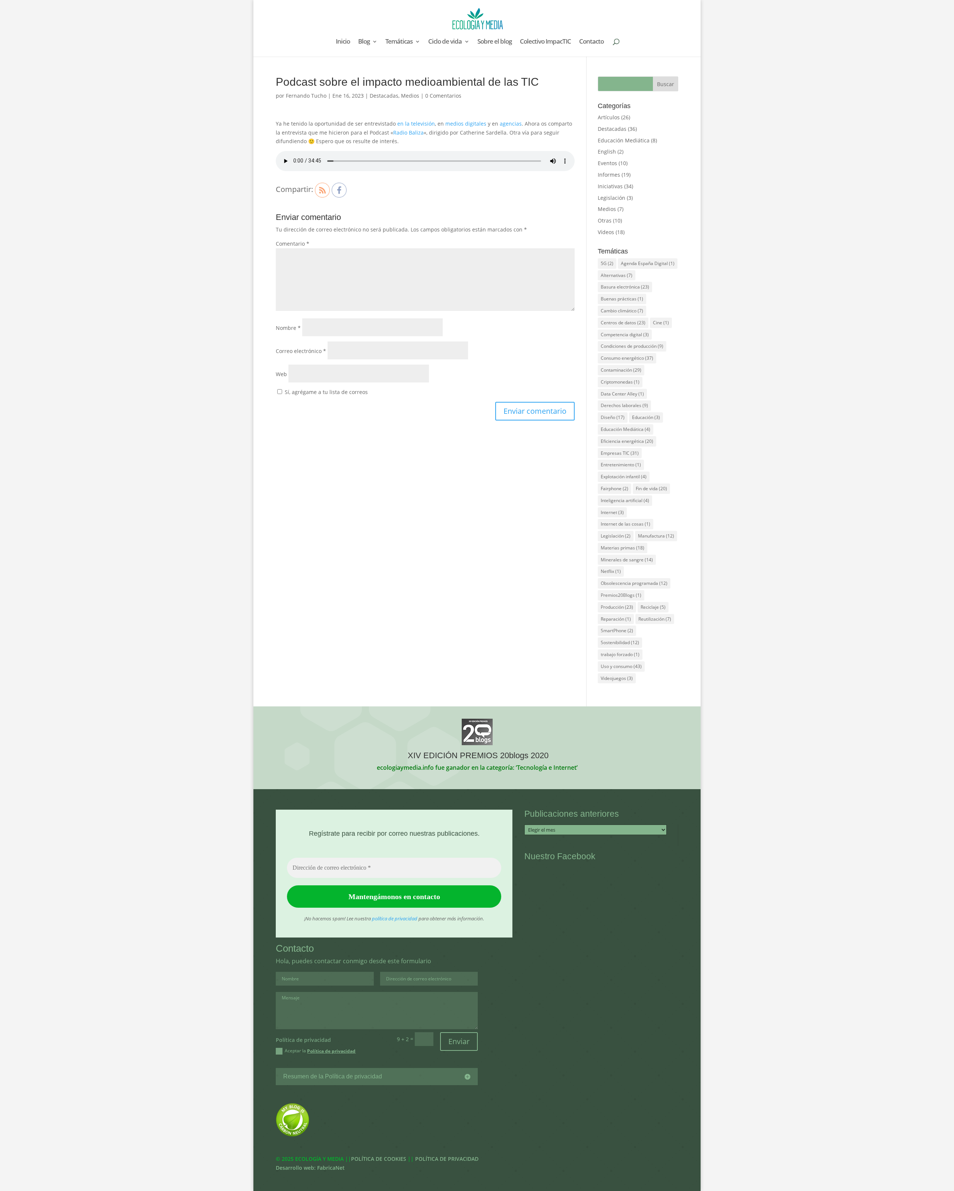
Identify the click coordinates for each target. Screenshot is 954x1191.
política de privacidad (394, 918)
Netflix (611, 571)
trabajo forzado (620, 654)
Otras (605, 220)
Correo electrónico (301, 351)
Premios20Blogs (621, 595)
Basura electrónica (625, 287)
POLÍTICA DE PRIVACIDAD (446, 1158)
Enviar (459, 1041)
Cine (661, 322)
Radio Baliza (408, 132)
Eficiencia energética (627, 441)
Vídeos (606, 232)
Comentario (292, 243)
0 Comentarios (443, 95)
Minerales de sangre (627, 560)
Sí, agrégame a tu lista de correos (325, 392)
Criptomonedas (620, 382)
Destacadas (384, 95)
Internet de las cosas (625, 524)
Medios (410, 95)
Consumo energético (627, 358)
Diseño (613, 417)
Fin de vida (651, 488)
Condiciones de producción (632, 346)
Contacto (591, 42)
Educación (646, 417)
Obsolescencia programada (634, 583)
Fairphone (614, 488)
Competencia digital (625, 334)
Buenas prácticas (622, 299)
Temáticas (399, 42)
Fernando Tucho (306, 95)
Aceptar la (320, 1051)
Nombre (288, 327)
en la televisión (416, 123)
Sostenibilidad (620, 642)
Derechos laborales (624, 405)
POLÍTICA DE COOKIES (378, 1158)
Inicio (343, 42)
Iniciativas (610, 186)
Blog (364, 42)
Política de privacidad (331, 1051)
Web (281, 374)
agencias (511, 123)
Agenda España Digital (648, 263)
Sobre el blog (494, 42)
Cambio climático (622, 311)
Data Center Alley (622, 394)
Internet (612, 512)
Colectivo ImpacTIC (545, 42)
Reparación (616, 619)
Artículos (609, 117)
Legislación (611, 197)
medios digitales (465, 123)
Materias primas (622, 548)
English (607, 151)
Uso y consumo (621, 666)
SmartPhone (617, 630)
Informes (609, 174)
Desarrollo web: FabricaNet (310, 1167)
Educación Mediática (624, 140)
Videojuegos (617, 678)
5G (607, 263)
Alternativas (616, 275)
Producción (617, 607)
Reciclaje (653, 607)
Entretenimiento (621, 464)
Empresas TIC (620, 453)
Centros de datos (623, 322)
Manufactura (656, 536)
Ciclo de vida (445, 42)
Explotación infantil (624, 476)
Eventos (607, 163)
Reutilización (654, 619)
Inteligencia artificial (625, 500)
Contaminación (621, 370)
